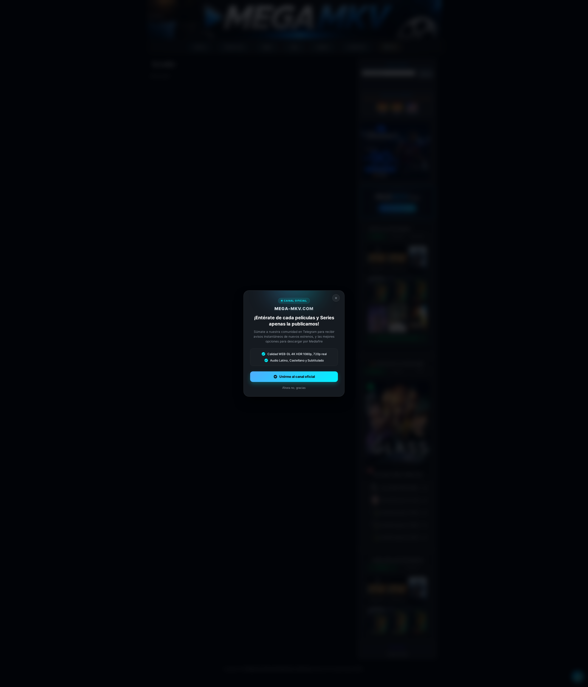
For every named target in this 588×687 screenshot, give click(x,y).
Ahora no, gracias (294, 388)
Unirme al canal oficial (297, 377)
